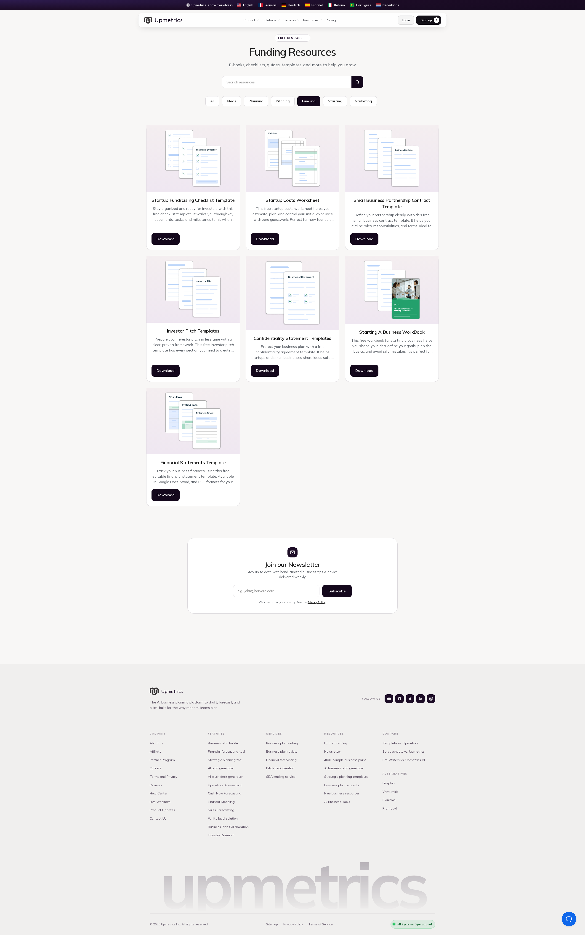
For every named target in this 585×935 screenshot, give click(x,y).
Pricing (331, 20)
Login (406, 20)
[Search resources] (357, 82)
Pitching (283, 101)
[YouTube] (389, 698)
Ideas (231, 101)
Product (249, 20)
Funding (309, 101)
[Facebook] (399, 698)
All (212, 101)
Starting (335, 101)
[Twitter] (410, 698)
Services (290, 20)
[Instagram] (431, 698)
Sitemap (272, 924)
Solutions (269, 20)
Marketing (363, 101)
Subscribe (337, 591)
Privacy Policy (316, 602)
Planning (256, 101)
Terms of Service (320, 924)
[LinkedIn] (420, 698)
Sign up (426, 20)
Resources (311, 20)
